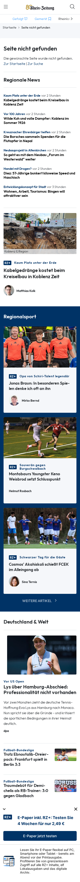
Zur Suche (35, 63)
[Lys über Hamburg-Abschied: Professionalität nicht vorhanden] (41, 654)
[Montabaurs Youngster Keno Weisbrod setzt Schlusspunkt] (40, 437)
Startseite (9, 27)
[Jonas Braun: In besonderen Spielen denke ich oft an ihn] (40, 346)
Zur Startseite (14, 63)
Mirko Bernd (30, 401)
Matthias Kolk (25, 291)
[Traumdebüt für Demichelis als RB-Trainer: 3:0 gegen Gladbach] (65, 785)
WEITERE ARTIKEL (37, 600)
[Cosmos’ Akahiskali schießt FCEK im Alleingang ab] (40, 528)
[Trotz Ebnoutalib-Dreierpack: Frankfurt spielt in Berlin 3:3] (65, 754)
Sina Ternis (29, 582)
